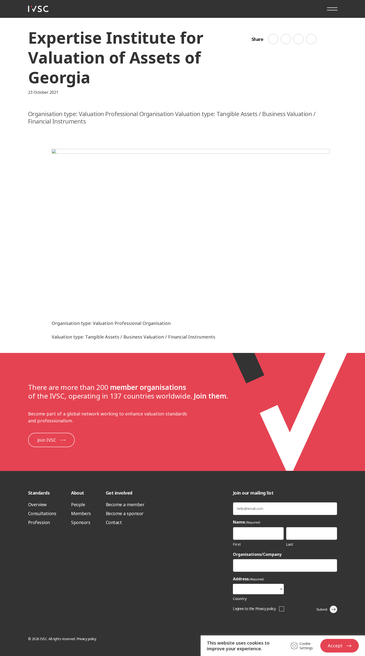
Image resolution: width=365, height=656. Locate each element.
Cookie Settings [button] (306, 645)
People (78, 504)
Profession (39, 522)
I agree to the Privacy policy (254, 608)
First (237, 544)
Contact (114, 522)
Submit (321, 609)
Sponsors (80, 522)
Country (240, 598)
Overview (37, 504)
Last (289, 544)
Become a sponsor (125, 513)
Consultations (42, 513)
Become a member (125, 504)
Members (81, 513)
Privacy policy (86, 638)
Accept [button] (335, 646)
